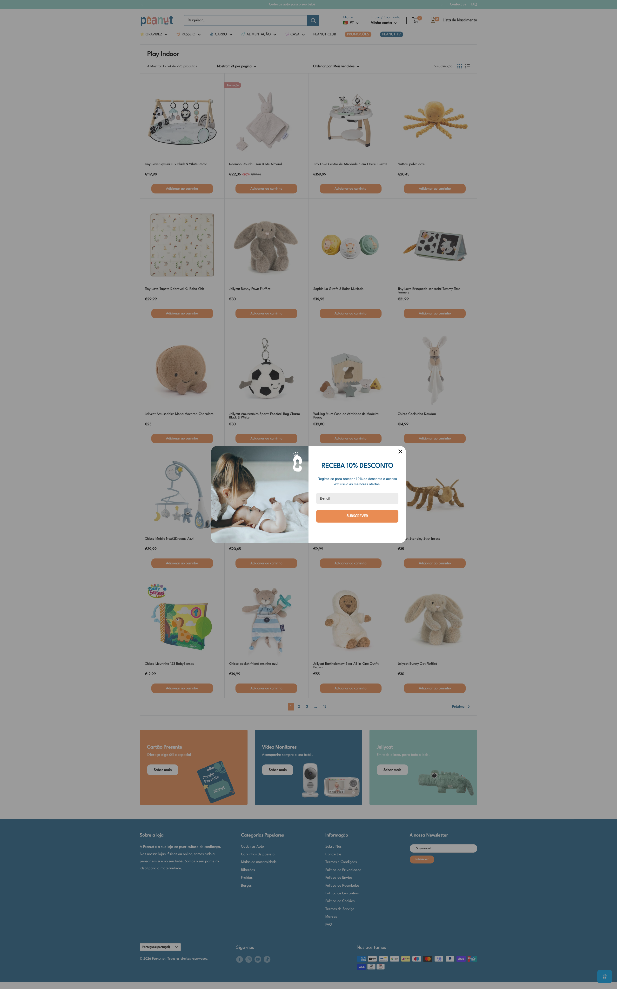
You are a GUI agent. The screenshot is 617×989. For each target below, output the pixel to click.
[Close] (400, 451)
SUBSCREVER (357, 516)
